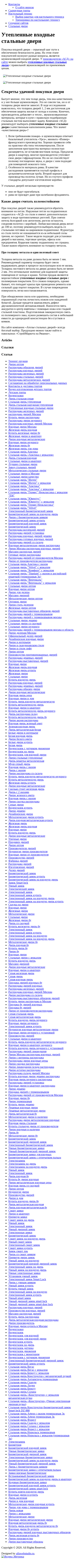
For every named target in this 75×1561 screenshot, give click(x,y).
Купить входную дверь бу (23, 1201)
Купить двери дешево (21, 1104)
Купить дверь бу (18, 948)
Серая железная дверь (21, 973)
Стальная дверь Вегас (21, 1366)
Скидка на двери (18, 904)
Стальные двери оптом (22, 586)
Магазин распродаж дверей (24, 551)
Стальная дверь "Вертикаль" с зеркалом (32, 582)
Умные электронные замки (24, 1273)
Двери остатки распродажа (24, 1070)
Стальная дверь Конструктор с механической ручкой (39, 1376)
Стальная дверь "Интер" (22, 479)
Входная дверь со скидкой (23, 1185)
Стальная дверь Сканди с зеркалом (29, 1423)
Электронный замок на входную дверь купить (35, 901)
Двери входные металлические (26, 439)
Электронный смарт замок (24, 1244)
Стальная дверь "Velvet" (22, 507)
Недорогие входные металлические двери (33, 1029)
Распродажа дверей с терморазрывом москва (35, 617)
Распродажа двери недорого (25, 420)
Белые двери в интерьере (23, 732)
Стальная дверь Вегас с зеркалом (28, 1369)
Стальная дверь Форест (22, 1419)
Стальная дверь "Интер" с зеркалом (29, 482)
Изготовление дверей (21, 867)
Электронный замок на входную (27, 935)
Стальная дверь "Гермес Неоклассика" (31, 504)
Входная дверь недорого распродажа (30, 1079)
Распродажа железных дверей (26, 373)
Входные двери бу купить (23, 1529)
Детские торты (17, 392)
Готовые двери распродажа (24, 554)
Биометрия (14, 1444)
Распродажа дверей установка (26, 532)
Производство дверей (21, 857)
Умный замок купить (20, 1285)
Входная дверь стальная (22, 1123)
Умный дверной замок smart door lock (30, 1304)
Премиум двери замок (21, 1257)
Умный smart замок (19, 1298)
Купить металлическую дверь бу (27, 717)
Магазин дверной (18, 595)
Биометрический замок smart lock (28, 1488)
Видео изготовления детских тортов (30, 389)
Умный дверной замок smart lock (27, 1301)
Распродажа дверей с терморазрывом (30, 614)
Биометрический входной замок (27, 523)
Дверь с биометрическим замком (27, 1466)
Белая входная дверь (20, 735)
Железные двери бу (19, 920)
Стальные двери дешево (22, 620)
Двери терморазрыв (20, 1101)
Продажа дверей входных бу (25, 982)
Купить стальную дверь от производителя (33, 1126)
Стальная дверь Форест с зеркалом (29, 1429)
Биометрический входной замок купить (32, 1485)
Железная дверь (17, 823)
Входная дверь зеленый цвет (25, 723)
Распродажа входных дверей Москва (30, 423)
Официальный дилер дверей (25, 635)
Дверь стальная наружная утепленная (30, 404)
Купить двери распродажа (23, 417)
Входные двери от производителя (28, 854)
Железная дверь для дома (23, 448)
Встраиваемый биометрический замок (31, 1476)
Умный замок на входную (23, 1260)
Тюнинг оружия (18, 361)
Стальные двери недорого (23, 626)
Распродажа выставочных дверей (28, 660)
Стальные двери (18, 26)
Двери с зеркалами (19, 1513)
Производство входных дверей (26, 1310)
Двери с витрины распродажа (26, 1057)
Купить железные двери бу (24, 433)
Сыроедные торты (19, 10)
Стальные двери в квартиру (25, 461)
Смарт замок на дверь (21, 1220)
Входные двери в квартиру (24, 707)
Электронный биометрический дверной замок (36, 1360)
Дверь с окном (17, 770)
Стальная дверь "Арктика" (24, 486)
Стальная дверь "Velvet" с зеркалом (29, 567)
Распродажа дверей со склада (25, 542)
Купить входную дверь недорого (27, 1020)
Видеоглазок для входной (23, 1335)
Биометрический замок (22, 526)
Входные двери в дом (21, 698)
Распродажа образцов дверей (25, 367)
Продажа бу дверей (19, 1007)
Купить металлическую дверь (26, 704)
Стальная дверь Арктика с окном (28, 564)
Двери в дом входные (21, 1501)
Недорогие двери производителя (27, 851)
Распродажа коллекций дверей (26, 529)
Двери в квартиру (19, 1213)
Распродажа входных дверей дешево (30, 536)
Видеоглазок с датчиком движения (29, 748)
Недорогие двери (18, 1191)
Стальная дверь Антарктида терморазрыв (33, 1379)
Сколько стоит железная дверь (26, 789)
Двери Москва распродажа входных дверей (34, 548)
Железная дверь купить (22, 670)
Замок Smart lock (18, 882)
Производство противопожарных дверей (32, 654)
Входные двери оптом (21, 589)
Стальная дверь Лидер (21, 1385)
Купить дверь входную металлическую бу (33, 1526)
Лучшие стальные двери (22, 464)
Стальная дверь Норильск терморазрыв (31, 1432)
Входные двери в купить (23, 1494)
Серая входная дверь (20, 979)
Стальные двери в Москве (24, 473)
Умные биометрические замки (26, 1148)
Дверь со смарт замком (21, 1254)
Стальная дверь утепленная (24, 401)
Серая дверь (15, 976)
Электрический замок (21, 888)
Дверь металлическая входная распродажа (33, 1319)
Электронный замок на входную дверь (31, 898)
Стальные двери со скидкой (25, 623)
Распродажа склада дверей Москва (29, 1073)
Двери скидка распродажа (23, 801)
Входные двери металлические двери (30, 1519)
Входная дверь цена (20, 695)
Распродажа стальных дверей (25, 376)
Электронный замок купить (25, 895)
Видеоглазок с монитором (23, 1354)
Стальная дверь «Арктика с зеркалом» (31, 454)
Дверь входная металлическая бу (27, 1207)
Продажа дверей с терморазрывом (28, 1091)
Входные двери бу (19, 1098)
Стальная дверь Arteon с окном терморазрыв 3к (36, 1413)
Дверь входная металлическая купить (30, 820)
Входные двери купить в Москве (28, 1326)
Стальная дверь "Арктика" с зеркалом (31, 489)
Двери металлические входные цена (29, 1182)
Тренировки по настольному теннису (37, 19)
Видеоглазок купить (20, 807)
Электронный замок (20, 892)
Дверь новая (15, 1510)
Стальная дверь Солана (22, 1391)
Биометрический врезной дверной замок (32, 1263)
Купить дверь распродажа (23, 1316)
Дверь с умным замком (22, 1282)
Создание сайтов (18, 23)
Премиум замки (17, 1216)
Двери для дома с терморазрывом (28, 1507)
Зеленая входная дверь (21, 726)
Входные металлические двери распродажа (34, 545)
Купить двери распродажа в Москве (29, 1001)
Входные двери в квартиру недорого (30, 1045)
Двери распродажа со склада (25, 773)
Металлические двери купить (26, 817)
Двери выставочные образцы (25, 1541)
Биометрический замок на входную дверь (33, 514)
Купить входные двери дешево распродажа (34, 1076)
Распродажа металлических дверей (29, 379)
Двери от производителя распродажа (30, 561)
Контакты (14, 4)
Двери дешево (16, 810)
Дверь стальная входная (22, 457)
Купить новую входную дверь (26, 1491)
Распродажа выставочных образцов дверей (34, 611)
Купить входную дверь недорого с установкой (35, 1048)
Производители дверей (22, 848)
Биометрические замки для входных (29, 1154)
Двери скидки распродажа (24, 1063)
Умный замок (16, 885)
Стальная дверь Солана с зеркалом (29, 1426)
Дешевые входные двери (23, 1107)
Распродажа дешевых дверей (25, 657)
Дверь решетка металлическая (26, 760)
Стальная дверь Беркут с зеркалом (28, 1373)
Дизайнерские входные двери (26, 639)
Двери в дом (15, 1198)
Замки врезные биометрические (27, 1472)
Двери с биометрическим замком (28, 517)
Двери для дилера (18, 592)
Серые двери (16, 804)
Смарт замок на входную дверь (26, 1238)
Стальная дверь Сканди (22, 1382)
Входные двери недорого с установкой (31, 1032)
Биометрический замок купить (26, 520)
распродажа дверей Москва (24, 414)
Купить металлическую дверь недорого (31, 710)
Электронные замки (20, 1232)
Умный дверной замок (21, 1229)
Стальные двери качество (23, 476)
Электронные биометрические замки (30, 1457)
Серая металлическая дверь (24, 1017)
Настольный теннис (20, 13)
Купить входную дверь (22, 679)
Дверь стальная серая (20, 398)
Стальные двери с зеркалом (24, 957)
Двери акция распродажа (23, 720)
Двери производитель (21, 1323)
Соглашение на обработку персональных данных (37, 383)
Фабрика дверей (18, 860)
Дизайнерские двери (20, 814)
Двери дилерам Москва (22, 632)
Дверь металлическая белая (24, 729)
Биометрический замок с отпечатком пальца (34, 1157)
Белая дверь (15, 745)
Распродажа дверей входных (25, 985)
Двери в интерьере (19, 642)
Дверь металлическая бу (22, 1113)
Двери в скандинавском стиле (26, 645)
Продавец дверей (18, 842)
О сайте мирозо (24, 7)
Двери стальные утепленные (25, 757)
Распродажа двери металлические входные (33, 1120)
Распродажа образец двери (24, 689)
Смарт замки (16, 1210)
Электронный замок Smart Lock (27, 1279)
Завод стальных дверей (22, 467)
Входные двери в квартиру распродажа (31, 1085)
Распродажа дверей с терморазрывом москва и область (41, 629)
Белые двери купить (20, 742)
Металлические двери (21, 913)
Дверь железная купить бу (23, 1535)
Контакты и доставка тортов (25, 386)
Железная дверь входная (22, 429)
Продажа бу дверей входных (25, 1004)
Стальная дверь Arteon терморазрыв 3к (31, 1416)
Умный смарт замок (20, 1241)
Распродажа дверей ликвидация (27, 1051)
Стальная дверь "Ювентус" (24, 498)
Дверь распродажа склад (23, 714)
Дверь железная (17, 1497)
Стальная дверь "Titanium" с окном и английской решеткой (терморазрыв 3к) (37, 575)
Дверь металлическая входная (26, 1204)
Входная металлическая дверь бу (27, 1522)
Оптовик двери (17, 601)
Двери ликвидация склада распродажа (31, 1066)
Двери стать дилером (20, 604)
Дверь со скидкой (18, 923)
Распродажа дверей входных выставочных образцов (39, 1532)
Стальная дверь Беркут (22, 1388)
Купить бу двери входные (23, 1179)
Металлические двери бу (23, 942)
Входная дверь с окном (22, 767)
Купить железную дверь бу (24, 926)
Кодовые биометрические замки (27, 1482)
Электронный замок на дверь (25, 1266)
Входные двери (17, 664)
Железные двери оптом (22, 607)
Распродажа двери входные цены (28, 1060)
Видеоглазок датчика (20, 1348)
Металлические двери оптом (25, 598)
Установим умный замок (23, 1276)
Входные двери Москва (22, 426)
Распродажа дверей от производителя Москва (35, 557)
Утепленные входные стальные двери (30, 408)
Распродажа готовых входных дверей (30, 539)
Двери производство (20, 1538)
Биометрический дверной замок (27, 1141)
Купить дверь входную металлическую (31, 701)
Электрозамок (16, 1160)
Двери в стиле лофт (20, 648)
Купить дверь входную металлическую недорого (37, 776)
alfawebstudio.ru (25, 1553)
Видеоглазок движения (22, 1351)
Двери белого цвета (20, 739)
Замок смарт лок (18, 1251)
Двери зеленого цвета (21, 795)
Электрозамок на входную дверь (27, 1166)
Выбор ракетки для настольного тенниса (39, 16)
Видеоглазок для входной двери (27, 754)
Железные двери (18, 673)
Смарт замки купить (20, 1248)
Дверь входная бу (18, 945)
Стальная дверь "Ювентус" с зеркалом (31, 501)
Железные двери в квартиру (25, 436)
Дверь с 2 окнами (18, 792)
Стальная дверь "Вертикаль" (25, 579)
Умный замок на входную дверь (27, 1269)
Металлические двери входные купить (31, 1504)
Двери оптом (16, 364)
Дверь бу (13, 1132)
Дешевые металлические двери (27, 1110)
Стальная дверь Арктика (23, 451)
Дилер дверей (16, 870)
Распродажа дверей (19, 863)
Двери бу (13, 951)
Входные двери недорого (23, 442)
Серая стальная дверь (21, 1013)
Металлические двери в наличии (28, 1116)
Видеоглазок (15, 1332)
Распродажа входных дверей (25, 370)
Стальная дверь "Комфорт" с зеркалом (31, 570)
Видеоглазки (16, 395)
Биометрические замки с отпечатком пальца (34, 1469)
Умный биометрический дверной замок (32, 1151)
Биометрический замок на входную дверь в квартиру (40, 1479)
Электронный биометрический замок (30, 511)
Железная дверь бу (19, 445)
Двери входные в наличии (24, 1129)
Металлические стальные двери (27, 470)
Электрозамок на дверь (22, 1163)
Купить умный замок (20, 1288)
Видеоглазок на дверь (21, 751)
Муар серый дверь (19, 764)
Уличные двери (17, 838)
